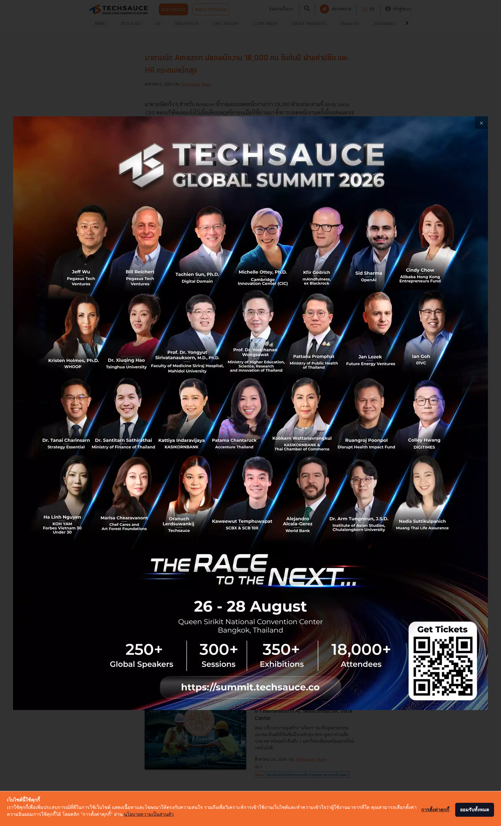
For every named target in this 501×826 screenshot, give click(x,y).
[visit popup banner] (250, 413)
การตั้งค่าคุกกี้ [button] (435, 809)
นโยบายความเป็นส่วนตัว (149, 814)
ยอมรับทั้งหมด (474, 809)
